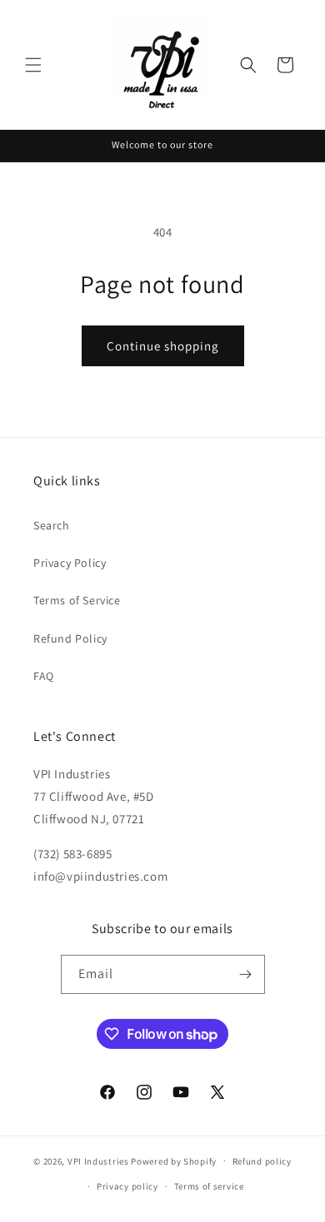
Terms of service (209, 1186)
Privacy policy (127, 1186)
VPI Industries (98, 1160)
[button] (33, 65)
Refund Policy (70, 638)
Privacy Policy (69, 562)
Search (51, 525)
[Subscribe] (246, 974)
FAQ (43, 675)
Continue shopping (163, 346)
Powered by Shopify (174, 1160)
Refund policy (262, 1161)
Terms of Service (77, 600)
